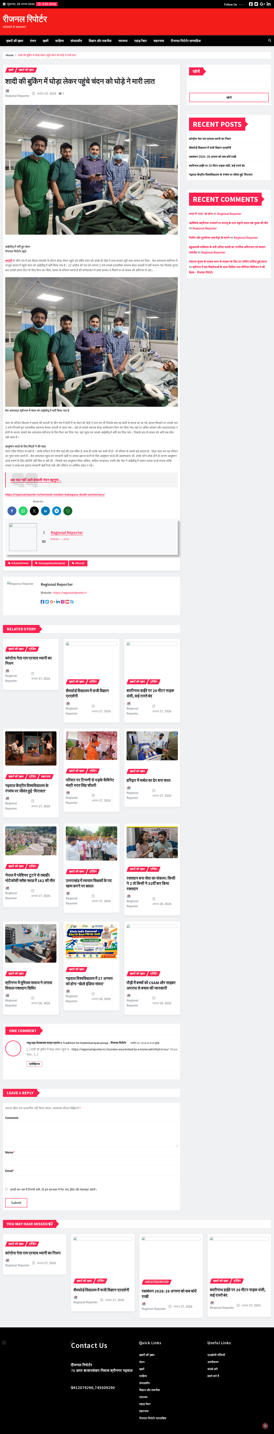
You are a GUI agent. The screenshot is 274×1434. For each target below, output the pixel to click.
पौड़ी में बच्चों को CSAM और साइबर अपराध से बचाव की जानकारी (151, 985)
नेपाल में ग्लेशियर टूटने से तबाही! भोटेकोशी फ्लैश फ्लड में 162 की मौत (30, 877)
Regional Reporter (17, 96)
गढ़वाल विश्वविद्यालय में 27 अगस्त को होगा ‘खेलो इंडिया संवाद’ (89, 981)
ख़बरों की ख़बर (14, 41)
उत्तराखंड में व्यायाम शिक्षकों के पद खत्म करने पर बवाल (89, 883)
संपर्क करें (212, 1369)
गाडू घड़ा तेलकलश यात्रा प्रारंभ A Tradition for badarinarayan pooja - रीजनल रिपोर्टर (76, 1043)
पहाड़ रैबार (140, 41)
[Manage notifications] (265, 1426)
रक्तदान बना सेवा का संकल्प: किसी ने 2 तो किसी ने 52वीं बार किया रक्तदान (151, 883)
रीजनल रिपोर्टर (25, 19)
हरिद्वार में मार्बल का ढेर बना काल (148, 780)
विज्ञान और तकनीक (100, 41)
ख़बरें (45, 41)
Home (9, 55)
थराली (8, 260)
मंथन (33, 41)
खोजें (196, 71)
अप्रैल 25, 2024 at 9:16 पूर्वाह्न (144, 1043)
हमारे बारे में (213, 1376)
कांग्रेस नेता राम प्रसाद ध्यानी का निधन (210, 139)
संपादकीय (76, 41)
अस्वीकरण (213, 1362)
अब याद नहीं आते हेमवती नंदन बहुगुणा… (35, 480)
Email (9, 1171)
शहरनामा (159, 41)
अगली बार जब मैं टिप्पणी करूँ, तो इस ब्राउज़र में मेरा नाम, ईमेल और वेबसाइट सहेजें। (53, 1189)
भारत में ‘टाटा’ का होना (201, 214)
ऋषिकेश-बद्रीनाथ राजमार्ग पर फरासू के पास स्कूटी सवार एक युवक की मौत (228, 223)
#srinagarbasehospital (51, 563)
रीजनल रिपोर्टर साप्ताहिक (186, 41)
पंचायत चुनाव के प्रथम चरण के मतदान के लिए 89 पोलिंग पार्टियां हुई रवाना (228, 261)
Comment (11, 1118)
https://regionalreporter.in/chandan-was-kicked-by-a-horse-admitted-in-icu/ (120, 1049)
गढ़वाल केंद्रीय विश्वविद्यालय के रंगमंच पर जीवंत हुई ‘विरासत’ (26, 788)
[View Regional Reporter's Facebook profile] (44, 533)
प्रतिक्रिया (34, 1064)
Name (10, 1152)
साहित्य (59, 41)
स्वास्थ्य (123, 41)
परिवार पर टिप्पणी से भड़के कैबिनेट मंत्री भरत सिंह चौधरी (90, 782)
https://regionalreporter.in (69, 593)
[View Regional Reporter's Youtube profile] (44, 541)
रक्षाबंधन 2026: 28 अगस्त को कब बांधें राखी (212, 156)
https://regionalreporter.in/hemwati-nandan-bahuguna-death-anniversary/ (55, 494)
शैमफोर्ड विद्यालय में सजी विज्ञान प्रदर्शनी (210, 148)
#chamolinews (20, 563)
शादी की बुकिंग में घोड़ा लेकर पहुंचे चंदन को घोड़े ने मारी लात (47, 55)
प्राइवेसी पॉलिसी (216, 1355)
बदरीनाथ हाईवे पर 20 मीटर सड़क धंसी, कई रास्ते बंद (150, 693)
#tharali (79, 563)
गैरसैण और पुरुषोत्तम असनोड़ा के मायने (209, 237)
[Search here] (269, 40)
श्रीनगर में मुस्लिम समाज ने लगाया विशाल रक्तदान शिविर (28, 985)
